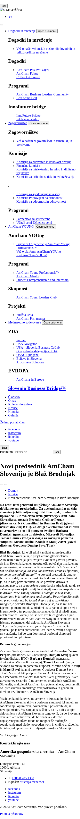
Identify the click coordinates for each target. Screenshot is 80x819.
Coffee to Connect (28, 77)
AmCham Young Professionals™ (37, 272)
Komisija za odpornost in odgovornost (41, 201)
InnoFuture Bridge (28, 115)
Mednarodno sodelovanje (24, 322)
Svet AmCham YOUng (31, 255)
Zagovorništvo (17, 123)
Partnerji (21, 340)
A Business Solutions (30, 362)
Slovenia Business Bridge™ (37, 388)
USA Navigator (26, 344)
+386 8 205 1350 (23, 778)
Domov (13, 490)
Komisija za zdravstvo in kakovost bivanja (43, 162)
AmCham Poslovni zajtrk (32, 69)
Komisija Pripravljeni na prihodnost (39, 198)
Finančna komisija (28, 165)
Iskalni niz (6, 452)
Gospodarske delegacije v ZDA (36, 351)
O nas (12, 400)
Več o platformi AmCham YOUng (38, 251)
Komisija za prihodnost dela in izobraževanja (45, 176)
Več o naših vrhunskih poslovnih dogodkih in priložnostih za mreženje (45, 50)
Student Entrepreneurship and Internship (42, 280)
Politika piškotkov (11, 814)
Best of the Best (26, 98)
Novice (13, 408)
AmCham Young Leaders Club (36, 297)
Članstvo (14, 397)
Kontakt (13, 411)
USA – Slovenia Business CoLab (38, 347)
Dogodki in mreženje (21, 31)
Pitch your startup (27, 119)
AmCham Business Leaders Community (42, 94)
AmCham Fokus (27, 73)
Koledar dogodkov (20, 404)
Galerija (13, 415)
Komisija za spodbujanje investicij (38, 194)
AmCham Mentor (27, 276)
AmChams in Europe (30, 379)
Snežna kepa (24, 314)
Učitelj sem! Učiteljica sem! (34, 222)
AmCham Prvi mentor (30, 318)
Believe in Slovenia (29, 358)
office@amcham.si (32, 782)
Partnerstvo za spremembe (33, 219)
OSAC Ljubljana (27, 355)
